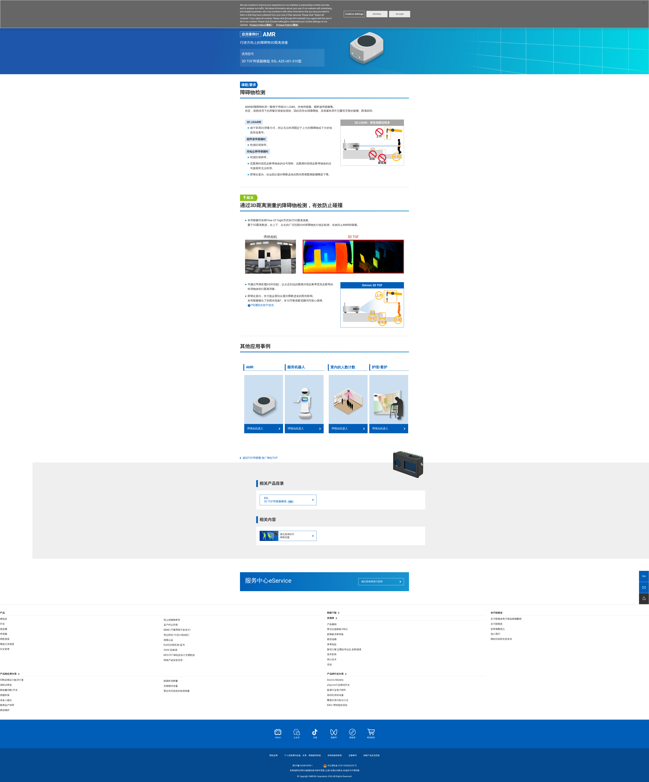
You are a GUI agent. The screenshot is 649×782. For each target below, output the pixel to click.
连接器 (3, 629)
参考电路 (331, 644)
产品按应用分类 (8, 673)
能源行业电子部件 (336, 690)
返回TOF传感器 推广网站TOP (260, 457)
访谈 (329, 664)
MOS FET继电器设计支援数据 (179, 655)
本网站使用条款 (335, 755)
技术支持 (331, 654)
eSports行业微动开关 (338, 685)
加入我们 (495, 634)
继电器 (3, 619)
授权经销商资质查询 (501, 639)
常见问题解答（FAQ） (337, 629)
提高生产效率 (7, 705)
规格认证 (168, 640)
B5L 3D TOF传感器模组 (278, 499)
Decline (377, 14)
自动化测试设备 (335, 695)
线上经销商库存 (172, 620)
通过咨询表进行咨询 (371, 581)
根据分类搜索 (7, 644)
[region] (324, 14)
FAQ (644, 576)
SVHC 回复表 (170, 650)
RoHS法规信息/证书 (174, 645)
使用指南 (331, 639)
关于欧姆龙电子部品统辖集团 (506, 619)
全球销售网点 (498, 629)
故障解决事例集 (335, 634)
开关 (2, 624)
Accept (400, 14)
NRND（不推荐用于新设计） (177, 630)
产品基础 (331, 624)
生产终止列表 (171, 624)
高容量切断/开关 (9, 690)
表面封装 (4, 695)
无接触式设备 (171, 686)
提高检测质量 (171, 681)
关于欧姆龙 (496, 624)
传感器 (3, 634)
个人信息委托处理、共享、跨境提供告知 (302, 755)
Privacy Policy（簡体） (261, 24)
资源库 (330, 618)
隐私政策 (273, 755)
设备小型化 (6, 700)
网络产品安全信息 (173, 660)
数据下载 (331, 612)
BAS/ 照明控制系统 (337, 705)
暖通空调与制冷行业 (337, 700)
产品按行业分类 (335, 673)
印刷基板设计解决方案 (12, 680)
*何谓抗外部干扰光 (262, 305)
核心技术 (331, 659)
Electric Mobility (335, 680)
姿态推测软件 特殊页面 (287, 536)
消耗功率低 (6, 685)
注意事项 (352, 755)
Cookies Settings (354, 14)
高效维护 (4, 710)
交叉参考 (4, 649)
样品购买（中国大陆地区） (177, 635)
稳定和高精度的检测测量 (177, 691)
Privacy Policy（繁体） (287, 24)
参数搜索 (4, 639)
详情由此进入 (255, 428)
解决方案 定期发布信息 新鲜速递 (344, 649)
